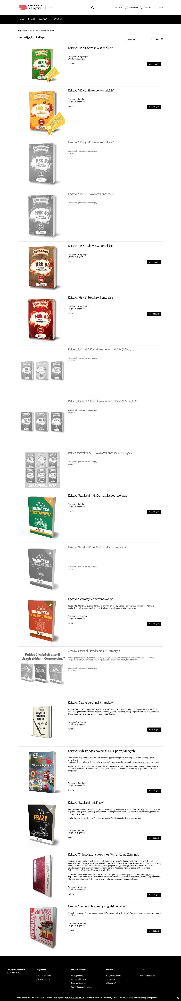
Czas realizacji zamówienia (81, 987)
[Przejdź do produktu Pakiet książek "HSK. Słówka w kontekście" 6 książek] (42, 470)
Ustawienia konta (43, 979)
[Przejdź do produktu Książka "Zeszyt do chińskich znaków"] (42, 722)
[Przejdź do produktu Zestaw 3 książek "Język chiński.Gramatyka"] (42, 672)
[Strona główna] (30, 7)
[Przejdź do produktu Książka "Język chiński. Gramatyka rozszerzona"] (42, 568)
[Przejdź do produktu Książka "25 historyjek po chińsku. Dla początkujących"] (42, 772)
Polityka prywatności (113, 976)
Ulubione (145, 7)
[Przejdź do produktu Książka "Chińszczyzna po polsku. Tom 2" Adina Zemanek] (42, 876)
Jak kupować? (111, 983)
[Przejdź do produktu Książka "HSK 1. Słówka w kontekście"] (42, 65)
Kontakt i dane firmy (148, 976)
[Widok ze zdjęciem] (157, 39)
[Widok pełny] (161, 39)
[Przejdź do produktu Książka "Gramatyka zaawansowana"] (42, 620)
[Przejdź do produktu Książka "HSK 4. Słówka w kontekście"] (42, 215)
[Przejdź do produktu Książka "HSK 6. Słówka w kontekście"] (42, 319)
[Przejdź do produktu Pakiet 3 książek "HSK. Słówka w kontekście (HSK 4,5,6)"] (42, 422)
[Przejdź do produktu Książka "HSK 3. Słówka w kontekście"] (42, 163)
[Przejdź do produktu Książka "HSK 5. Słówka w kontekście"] (42, 267)
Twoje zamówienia (44, 976)
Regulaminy (110, 979)
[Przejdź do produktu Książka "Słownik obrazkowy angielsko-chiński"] (42, 927)
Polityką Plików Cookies (75, 998)
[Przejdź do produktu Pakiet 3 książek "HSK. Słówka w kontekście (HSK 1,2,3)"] (42, 371)
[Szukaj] (92, 7)
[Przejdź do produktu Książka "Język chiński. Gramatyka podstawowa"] (42, 517)
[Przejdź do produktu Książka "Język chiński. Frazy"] (42, 824)
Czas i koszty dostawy (79, 983)
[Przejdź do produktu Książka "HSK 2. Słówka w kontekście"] (42, 112)
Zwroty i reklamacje (78, 979)
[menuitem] (22, 19)
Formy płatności (77, 976)
